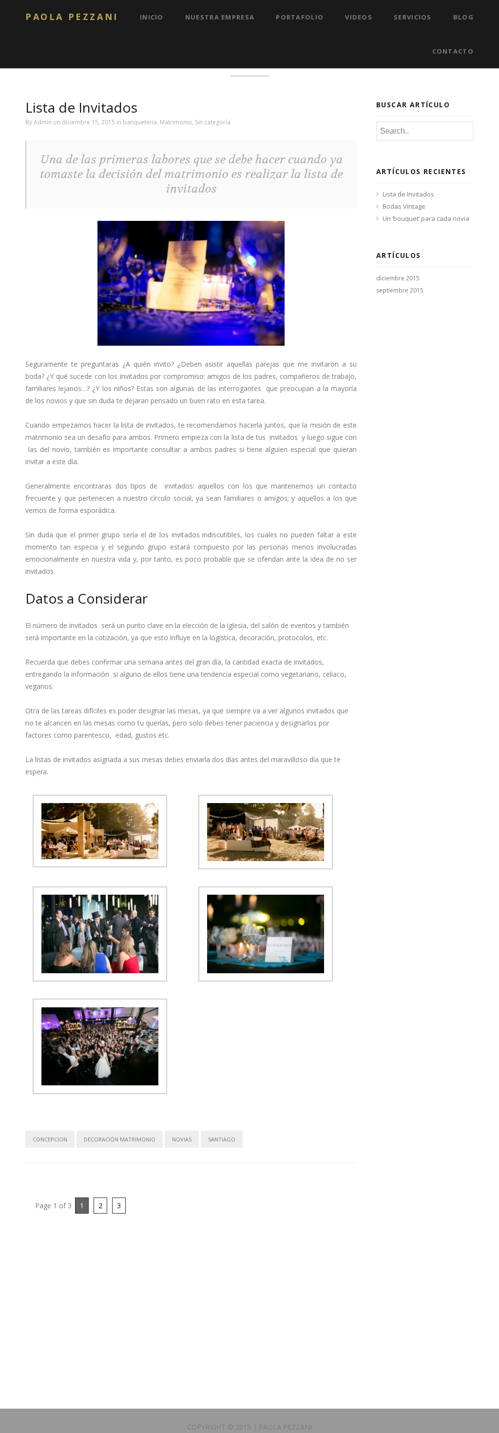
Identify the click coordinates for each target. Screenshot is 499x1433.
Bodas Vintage (404, 206)
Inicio (152, 17)
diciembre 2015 (398, 278)
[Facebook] (232, 1343)
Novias (182, 1139)
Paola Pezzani (71, 16)
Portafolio (300, 17)
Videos (358, 17)
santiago (221, 1139)
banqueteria (140, 122)
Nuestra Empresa (220, 17)
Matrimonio (176, 122)
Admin (43, 122)
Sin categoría (212, 122)
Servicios (413, 17)
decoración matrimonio (119, 1139)
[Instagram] (267, 1343)
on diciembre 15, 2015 (84, 122)
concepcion (50, 1139)
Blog (463, 17)
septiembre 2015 (399, 290)
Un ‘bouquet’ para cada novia (426, 218)
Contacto (453, 51)
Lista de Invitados (81, 107)
